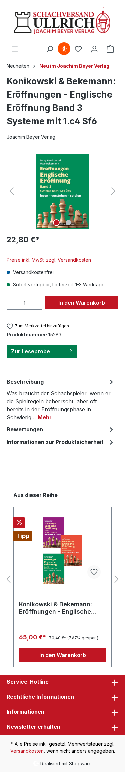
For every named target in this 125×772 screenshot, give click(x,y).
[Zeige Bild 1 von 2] (56, 222)
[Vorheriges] (12, 191)
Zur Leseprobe (30, 351)
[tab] (61, 399)
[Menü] (15, 49)
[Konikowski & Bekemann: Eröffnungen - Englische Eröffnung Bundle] (62, 550)
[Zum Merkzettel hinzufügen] (94, 572)
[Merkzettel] (78, 49)
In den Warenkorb (81, 302)
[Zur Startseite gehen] (62, 21)
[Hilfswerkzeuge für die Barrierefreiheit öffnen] (64, 49)
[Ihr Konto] (94, 49)
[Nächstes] (113, 191)
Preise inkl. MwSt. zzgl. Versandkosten (49, 260)
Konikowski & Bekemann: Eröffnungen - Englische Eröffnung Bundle (55, 608)
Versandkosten (27, 751)
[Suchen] (50, 49)
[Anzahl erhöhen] (35, 303)
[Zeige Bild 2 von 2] (68, 222)
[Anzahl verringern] (14, 303)
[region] (62, 191)
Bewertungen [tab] (25, 429)
